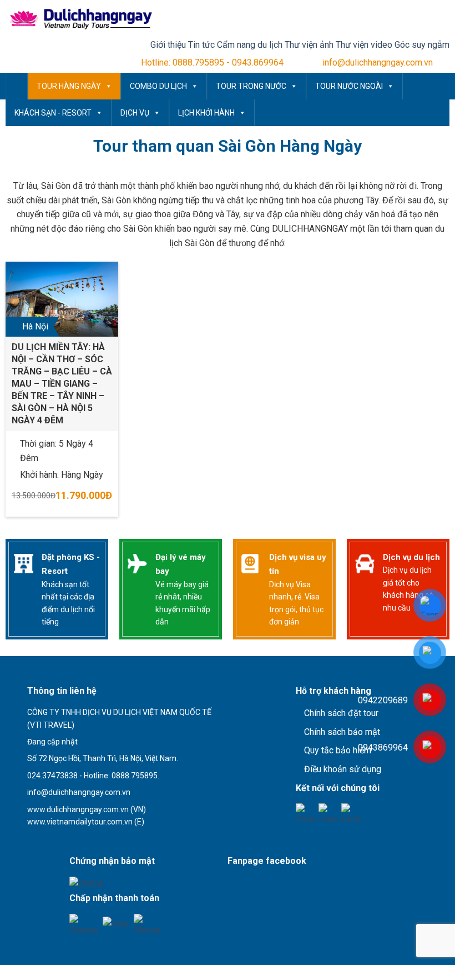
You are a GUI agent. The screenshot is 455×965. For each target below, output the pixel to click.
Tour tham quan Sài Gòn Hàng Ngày (227, 146)
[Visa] (116, 923)
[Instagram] (351, 813)
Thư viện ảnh (309, 44)
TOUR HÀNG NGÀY (69, 86)
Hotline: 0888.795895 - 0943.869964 (212, 62)
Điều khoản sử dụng (342, 769)
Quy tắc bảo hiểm (337, 750)
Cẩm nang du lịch (249, 44)
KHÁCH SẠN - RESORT (53, 112)
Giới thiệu (168, 44)
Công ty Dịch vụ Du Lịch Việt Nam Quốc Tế (17, 86)
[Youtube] (328, 813)
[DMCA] (86, 883)
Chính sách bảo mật (342, 732)
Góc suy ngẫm (422, 44)
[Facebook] (305, 813)
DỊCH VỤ (134, 112)
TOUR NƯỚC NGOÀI (349, 86)
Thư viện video (364, 44)
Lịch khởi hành (206, 112)
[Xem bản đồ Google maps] (74, 840)
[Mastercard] (148, 923)
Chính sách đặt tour (341, 713)
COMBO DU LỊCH (158, 86)
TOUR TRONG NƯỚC (251, 86)
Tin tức (201, 44)
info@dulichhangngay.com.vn (377, 62)
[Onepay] (83, 923)
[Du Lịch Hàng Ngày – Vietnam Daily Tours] (79, 19)
